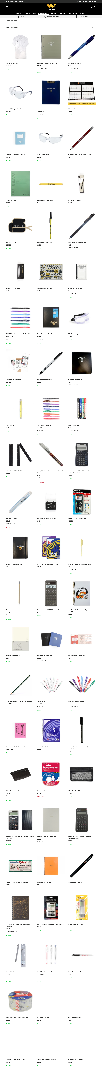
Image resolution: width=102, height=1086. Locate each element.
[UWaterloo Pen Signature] (82, 184)
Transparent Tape (42, 791)
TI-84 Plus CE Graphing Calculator (77, 518)
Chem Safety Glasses (43, 154)
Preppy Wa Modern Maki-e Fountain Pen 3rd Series (50, 472)
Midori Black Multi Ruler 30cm (15, 471)
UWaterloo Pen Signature (75, 200)
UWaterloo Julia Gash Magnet (45, 288)
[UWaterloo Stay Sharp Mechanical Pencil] (82, 138)
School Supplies (42, 13)
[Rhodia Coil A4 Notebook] (51, 866)
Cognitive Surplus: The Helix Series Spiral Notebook (18, 925)
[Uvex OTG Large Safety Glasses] (20, 92)
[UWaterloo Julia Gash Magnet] (51, 272)
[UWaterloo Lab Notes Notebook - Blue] (20, 138)
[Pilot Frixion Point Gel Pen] (51, 409)
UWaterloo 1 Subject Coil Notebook (47, 63)
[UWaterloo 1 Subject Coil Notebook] (51, 47)
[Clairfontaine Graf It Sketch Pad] (20, 730)
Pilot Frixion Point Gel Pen (44, 425)
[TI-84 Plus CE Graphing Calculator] (82, 502)
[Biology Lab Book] (20, 184)
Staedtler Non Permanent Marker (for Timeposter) (78, 748)
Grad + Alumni (72, 13)
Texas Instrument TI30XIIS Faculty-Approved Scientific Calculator (81, 472)
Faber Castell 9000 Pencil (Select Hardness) (19, 701)
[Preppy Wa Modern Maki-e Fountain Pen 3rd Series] (51, 454)
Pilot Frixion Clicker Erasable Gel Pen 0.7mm (19, 334)
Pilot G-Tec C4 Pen (42, 701)
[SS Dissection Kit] (20, 226)
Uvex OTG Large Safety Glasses (15, 109)
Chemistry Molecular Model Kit (15, 379)
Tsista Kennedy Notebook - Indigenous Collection (79, 610)
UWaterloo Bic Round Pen (44, 242)
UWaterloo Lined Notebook (75, 1059)
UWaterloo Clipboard (43, 109)
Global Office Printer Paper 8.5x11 (46, 1059)
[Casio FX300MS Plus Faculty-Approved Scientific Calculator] (82, 820)
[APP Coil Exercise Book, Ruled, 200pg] (51, 547)
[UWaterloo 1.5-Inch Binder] (51, 639)
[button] (95, 7)
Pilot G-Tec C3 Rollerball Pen (45, 972)
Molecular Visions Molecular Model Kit (17, 882)
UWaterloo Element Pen (74, 63)
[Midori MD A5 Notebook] (20, 639)
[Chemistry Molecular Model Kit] (20, 363)
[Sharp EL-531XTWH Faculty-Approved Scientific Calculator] (20, 820)
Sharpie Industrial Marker (75, 972)
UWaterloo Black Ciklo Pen (75, 882)
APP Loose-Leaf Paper (43, 1017)
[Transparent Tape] (51, 774)
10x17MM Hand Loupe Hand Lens (46, 518)
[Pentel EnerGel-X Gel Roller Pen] (82, 226)
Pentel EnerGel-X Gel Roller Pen (77, 242)
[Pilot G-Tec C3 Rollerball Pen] (51, 955)
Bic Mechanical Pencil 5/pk (75, 924)
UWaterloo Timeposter (74, 109)
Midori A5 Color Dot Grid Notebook (47, 836)
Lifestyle (62, 13)
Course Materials (31, 13)
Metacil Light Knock (12, 972)
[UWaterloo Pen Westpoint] (20, 272)
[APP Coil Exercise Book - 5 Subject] (51, 730)
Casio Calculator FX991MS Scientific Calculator (50, 610)
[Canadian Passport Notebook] (82, 639)
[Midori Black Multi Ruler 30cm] (20, 454)
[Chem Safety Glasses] (51, 138)
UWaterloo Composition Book (45, 334)
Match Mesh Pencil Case (75, 791)
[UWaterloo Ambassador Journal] (20, 547)
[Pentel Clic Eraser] (20, 502)
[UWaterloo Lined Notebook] (82, 1043)
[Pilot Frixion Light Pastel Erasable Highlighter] (82, 547)
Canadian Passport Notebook (76, 655)
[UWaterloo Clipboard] (51, 92)
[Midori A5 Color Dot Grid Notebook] (51, 820)
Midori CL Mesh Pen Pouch (14, 791)
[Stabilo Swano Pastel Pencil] (20, 593)
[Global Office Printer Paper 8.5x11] (51, 1043)
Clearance (83, 13)
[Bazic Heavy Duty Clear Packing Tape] (20, 1001)
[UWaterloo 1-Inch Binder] (82, 363)
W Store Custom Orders (89, 1)
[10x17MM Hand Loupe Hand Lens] (51, 502)
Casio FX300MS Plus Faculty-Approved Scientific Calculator (79, 837)
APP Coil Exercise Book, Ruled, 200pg (48, 564)
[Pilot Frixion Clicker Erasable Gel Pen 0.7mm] (20, 317)
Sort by (8, 27)
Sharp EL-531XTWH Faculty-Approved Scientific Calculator (20, 837)
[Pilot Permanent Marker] (82, 409)
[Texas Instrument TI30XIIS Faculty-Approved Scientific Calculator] (82, 454)
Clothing (53, 13)
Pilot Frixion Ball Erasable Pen (76, 701)
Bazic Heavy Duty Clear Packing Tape (17, 1017)
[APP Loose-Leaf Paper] (51, 1001)
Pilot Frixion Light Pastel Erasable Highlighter (81, 564)
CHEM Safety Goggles (74, 334)
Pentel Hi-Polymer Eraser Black (15, 1059)
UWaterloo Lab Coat (12, 63)
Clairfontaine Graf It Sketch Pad (15, 747)
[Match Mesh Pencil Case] (82, 774)
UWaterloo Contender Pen (44, 379)
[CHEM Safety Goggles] (82, 317)
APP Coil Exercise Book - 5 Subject (47, 747)
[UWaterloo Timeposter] (82, 92)
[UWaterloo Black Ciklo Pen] (82, 866)
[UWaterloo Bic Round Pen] (51, 226)
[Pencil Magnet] (20, 409)
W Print (79, 1)
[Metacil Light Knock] (20, 955)
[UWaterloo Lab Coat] (20, 47)
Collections (19, 13)
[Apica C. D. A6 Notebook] (82, 272)
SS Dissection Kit (11, 242)
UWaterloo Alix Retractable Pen (46, 200)
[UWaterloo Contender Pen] (51, 363)
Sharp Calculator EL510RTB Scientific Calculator (51, 924)
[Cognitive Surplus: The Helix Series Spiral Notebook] (20, 908)
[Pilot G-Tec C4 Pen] (51, 685)
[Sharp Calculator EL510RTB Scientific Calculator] (51, 908)
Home (7, 20)
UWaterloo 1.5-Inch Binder (44, 655)
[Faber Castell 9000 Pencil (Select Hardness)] (20, 685)
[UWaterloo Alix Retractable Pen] (51, 184)
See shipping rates (25, 1)
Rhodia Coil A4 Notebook (44, 882)
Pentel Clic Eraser (11, 518)
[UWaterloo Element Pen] (82, 47)
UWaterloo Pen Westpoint (13, 288)
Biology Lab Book (11, 200)
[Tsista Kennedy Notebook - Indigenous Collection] (82, 593)
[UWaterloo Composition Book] (51, 317)
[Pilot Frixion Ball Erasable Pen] (82, 685)
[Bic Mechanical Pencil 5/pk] (82, 908)
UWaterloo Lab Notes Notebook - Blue (17, 154)
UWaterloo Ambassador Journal (15, 564)
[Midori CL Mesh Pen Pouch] (20, 774)
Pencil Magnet (10, 425)
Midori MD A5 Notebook (13, 655)
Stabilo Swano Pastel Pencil (14, 610)
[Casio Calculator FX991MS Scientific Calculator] (51, 593)
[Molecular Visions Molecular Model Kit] (20, 866)
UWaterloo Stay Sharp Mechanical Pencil (79, 154)
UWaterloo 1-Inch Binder (75, 379)
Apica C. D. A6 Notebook (75, 288)
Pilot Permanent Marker (74, 425)
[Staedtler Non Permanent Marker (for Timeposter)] (82, 730)
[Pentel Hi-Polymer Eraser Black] (20, 1043)
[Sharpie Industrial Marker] (82, 955)
